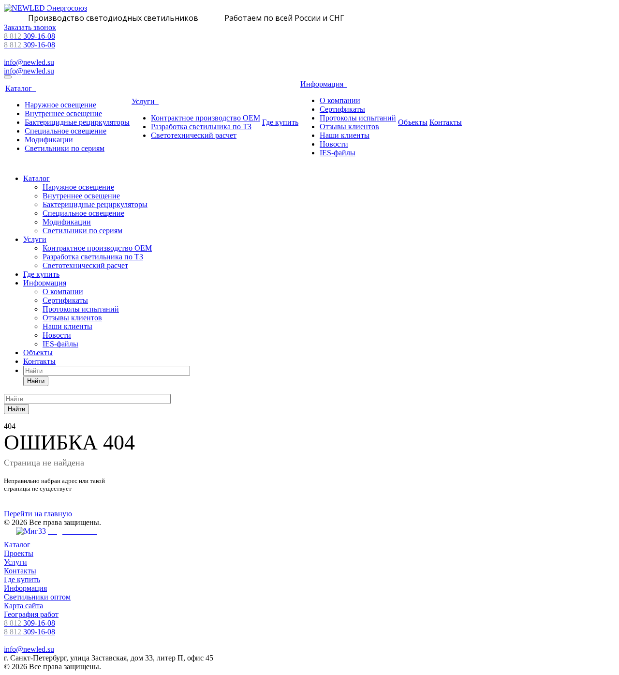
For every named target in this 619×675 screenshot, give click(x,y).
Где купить (280, 122)
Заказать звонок (30, 27)
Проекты (18, 553)
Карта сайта (23, 605)
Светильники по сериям (64, 148)
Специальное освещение (65, 131)
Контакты (445, 122)
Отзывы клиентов (349, 126)
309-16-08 (29, 36)
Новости (334, 144)
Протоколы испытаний (358, 118)
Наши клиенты (344, 135)
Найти (35, 381)
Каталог (20, 88)
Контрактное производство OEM (205, 118)
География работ (31, 614)
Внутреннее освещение (63, 113)
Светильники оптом (37, 597)
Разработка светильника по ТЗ (201, 126)
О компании (340, 100)
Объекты (412, 122)
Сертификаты (342, 109)
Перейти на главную (38, 514)
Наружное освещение (60, 105)
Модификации (49, 139)
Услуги (145, 101)
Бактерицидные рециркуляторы (77, 122)
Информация (323, 84)
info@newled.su (29, 62)
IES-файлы (337, 153)
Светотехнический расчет (193, 135)
